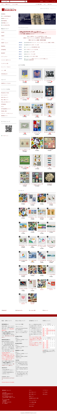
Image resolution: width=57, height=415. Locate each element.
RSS (30, 406)
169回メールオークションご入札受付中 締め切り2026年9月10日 (37, 37)
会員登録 (41, 1)
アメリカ (45, 42)
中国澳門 (49, 42)
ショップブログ (32, 404)
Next (54, 19)
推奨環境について (4, 115)
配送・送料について (32, 394)
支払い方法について (32, 392)
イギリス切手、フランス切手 (34, 44)
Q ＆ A (2, 106)
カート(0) (53, 1)
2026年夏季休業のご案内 (36, 47)
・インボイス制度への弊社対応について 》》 (27, 33)
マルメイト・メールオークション (7, 113)
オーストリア (34, 42)
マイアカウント (45, 390)
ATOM (32, 406)
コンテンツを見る (15, 4)
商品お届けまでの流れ (5, 92)
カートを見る (45, 392)
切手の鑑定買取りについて (6, 108)
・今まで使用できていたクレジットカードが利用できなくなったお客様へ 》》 (32, 32)
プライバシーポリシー (33, 400)
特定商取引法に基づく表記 (33, 398)
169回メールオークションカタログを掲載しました (40, 58)
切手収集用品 (3, 104)
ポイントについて (4, 95)
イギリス (41, 42)
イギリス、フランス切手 (31, 54)
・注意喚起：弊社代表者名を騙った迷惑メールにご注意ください (30, 31)
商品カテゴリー (8, 4)
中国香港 (52, 42)
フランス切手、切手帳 (34, 56)
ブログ (45, 4)
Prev (20, 19)
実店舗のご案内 (4, 111)
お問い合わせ (50, 4)
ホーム (3, 4)
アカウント (47, 1)
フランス (38, 42)
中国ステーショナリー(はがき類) (32, 49)
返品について (31, 396)
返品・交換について (4, 99)
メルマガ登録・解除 (39, 4)
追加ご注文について (4, 97)
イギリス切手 (32, 51)
